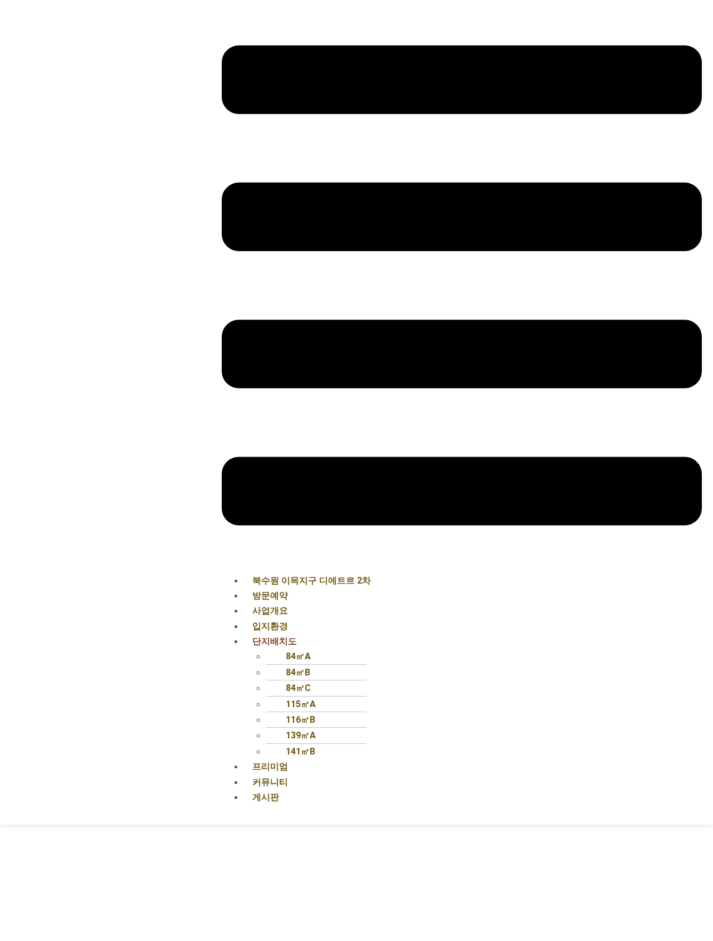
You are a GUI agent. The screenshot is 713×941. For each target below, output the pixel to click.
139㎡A (301, 735)
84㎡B (298, 672)
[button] (462, 287)
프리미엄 (270, 766)
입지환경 (270, 626)
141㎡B (300, 751)
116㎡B (300, 719)
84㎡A (298, 656)
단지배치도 (274, 641)
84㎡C (298, 688)
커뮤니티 (270, 782)
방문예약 (270, 595)
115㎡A (301, 704)
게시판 (265, 797)
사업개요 (270, 610)
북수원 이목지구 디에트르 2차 (311, 580)
